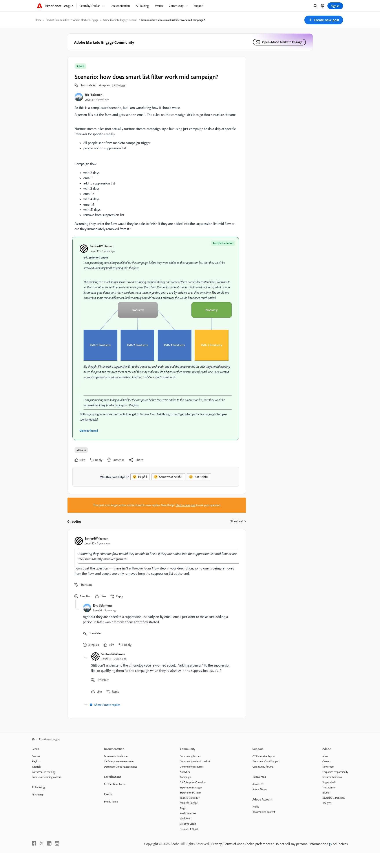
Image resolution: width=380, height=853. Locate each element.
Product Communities (57, 20)
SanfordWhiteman (101, 246)
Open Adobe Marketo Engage (282, 42)
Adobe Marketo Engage (86, 20)
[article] (155, 568)
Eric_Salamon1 (94, 94)
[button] (323, 20)
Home (38, 20)
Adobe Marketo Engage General (120, 20)
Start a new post (185, 505)
